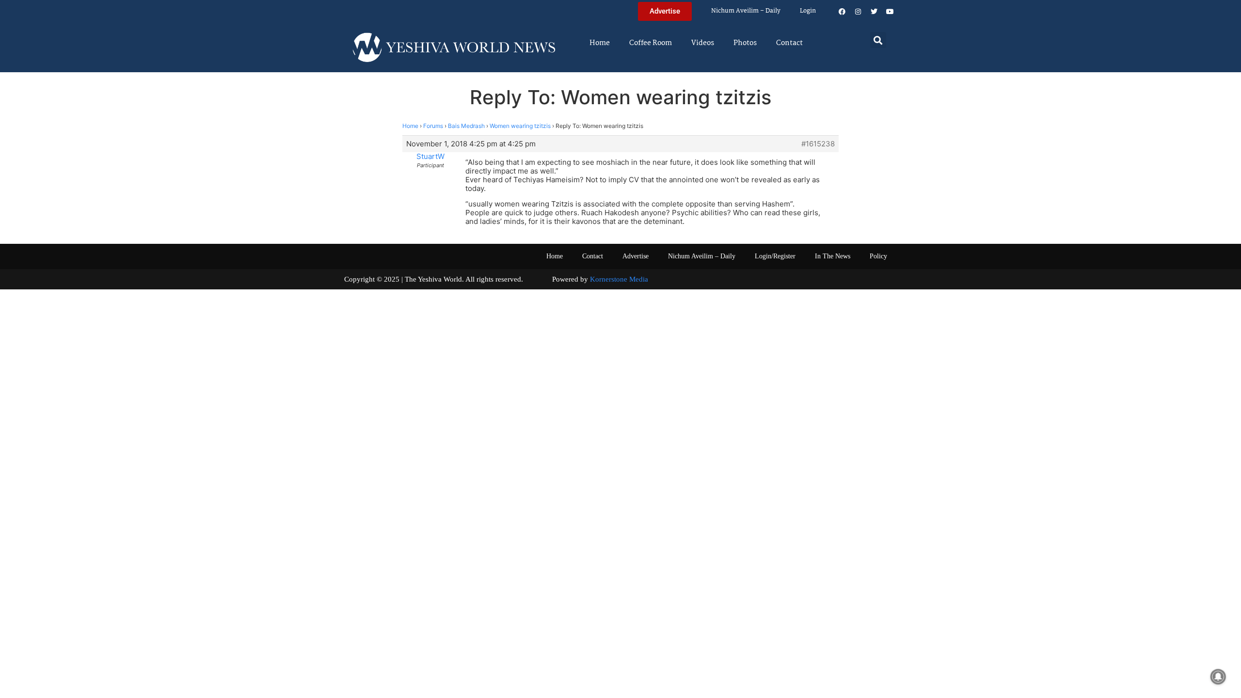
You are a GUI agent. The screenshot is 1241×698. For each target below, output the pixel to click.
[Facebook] (842, 11)
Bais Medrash (466, 125)
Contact (789, 43)
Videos (702, 43)
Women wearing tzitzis (520, 125)
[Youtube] (890, 11)
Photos (745, 43)
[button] (878, 40)
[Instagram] (858, 11)
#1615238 (818, 144)
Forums (433, 125)
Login (808, 11)
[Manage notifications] (1218, 676)
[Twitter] (874, 11)
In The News (832, 256)
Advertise (635, 256)
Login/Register (775, 256)
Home (599, 43)
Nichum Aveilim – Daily (745, 11)
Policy (878, 256)
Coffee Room (650, 43)
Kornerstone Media (619, 279)
